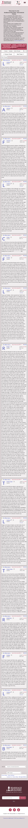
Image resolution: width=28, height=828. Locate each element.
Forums (14, 44)
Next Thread (20, 54)
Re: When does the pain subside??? (10, 106)
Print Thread (4, 57)
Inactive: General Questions (9, 47)
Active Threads (17, 51)
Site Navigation (25, 2)
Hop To (3, 766)
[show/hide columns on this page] (26, 51)
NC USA (21, 64)
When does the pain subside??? (10, 60)
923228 (24, 255)
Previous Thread (8, 54)
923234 (24, 616)
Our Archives (6, 46)
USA (20, 349)
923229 (24, 288)
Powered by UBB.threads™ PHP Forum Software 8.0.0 (14, 818)
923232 (24, 518)
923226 (24, 181)
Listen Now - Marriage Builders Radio (18, 3)
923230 (24, 344)
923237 (24, 745)
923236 (24, 690)
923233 (24, 567)
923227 (24, 235)
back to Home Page (6, 2)
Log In (25, 44)
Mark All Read (11, 775)
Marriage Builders (6, 44)
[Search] (24, 51)
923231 (24, 479)
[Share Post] (21, 60)
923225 (24, 138)
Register (20, 44)
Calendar (11, 51)
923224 (24, 106)
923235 (24, 653)
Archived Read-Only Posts (18, 46)
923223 (24, 60)
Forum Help (15, 776)
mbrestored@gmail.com (19, 40)
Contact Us (9, 776)
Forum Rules (4, 775)
